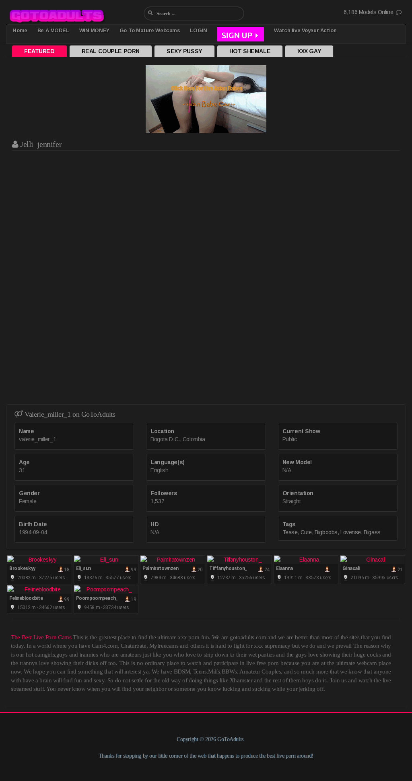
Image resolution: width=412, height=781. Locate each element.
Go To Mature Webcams (149, 30)
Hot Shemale (249, 51)
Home (19, 30)
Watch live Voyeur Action (305, 30)
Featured (39, 51)
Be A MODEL (53, 30)
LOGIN (198, 30)
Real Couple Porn (111, 51)
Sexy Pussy (184, 51)
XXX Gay (309, 51)
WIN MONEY (94, 30)
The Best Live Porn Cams (41, 637)
